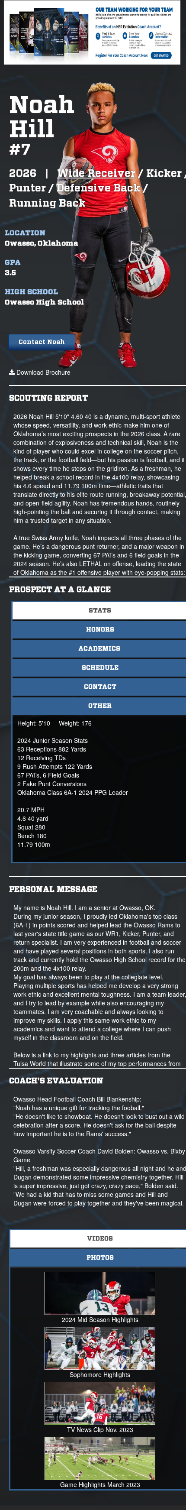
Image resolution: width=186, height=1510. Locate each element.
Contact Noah (42, 342)
